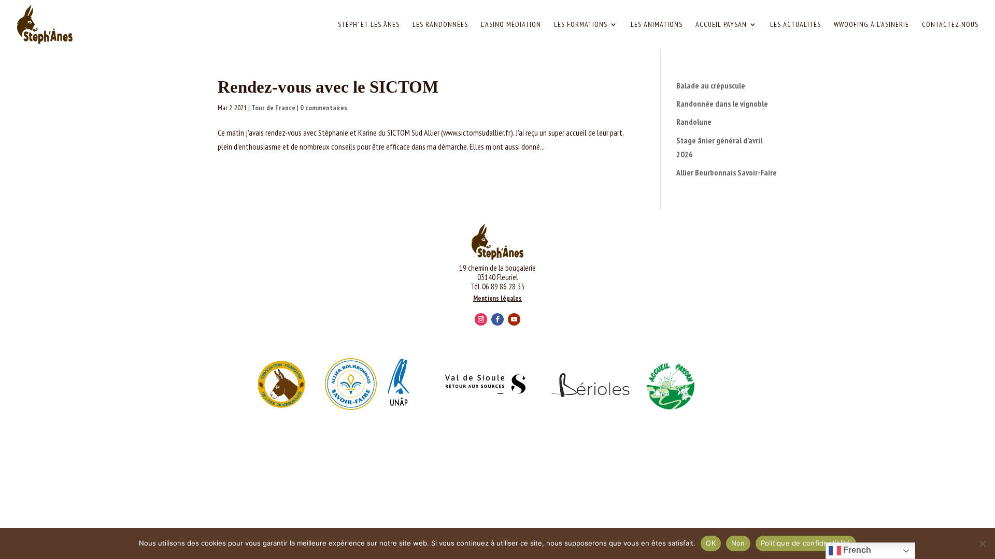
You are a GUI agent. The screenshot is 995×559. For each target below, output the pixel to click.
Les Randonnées (440, 25)
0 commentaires (323, 107)
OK (711, 543)
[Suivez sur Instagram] (481, 319)
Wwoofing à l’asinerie (871, 25)
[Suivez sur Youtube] (514, 319)
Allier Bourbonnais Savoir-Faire (726, 172)
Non (738, 543)
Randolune (694, 121)
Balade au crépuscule (710, 85)
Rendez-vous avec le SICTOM (328, 87)
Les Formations (580, 25)
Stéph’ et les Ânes (369, 25)
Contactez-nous (950, 25)
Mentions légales (497, 298)
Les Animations (657, 25)
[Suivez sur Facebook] (497, 319)
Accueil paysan (721, 25)
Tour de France (273, 107)
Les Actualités (795, 25)
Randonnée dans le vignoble (722, 103)
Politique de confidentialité (806, 543)
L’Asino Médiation (511, 25)
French (856, 550)
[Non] (982, 543)
